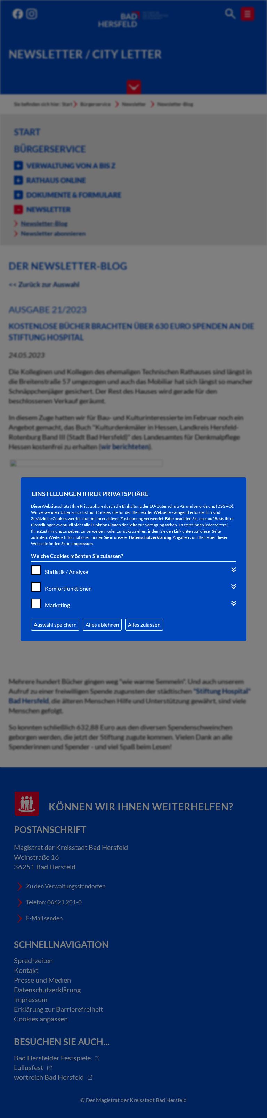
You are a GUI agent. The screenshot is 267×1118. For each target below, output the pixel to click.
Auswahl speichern (55, 624)
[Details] (233, 569)
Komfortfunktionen (68, 588)
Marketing (57, 605)
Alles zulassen (144, 624)
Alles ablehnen (102, 624)
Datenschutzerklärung (150, 537)
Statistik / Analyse (66, 571)
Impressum (82, 543)
